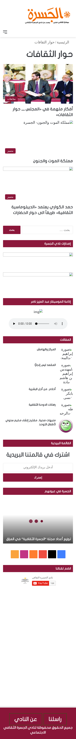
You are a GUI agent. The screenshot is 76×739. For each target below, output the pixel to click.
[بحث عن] (71, 32)
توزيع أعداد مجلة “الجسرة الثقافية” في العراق (38, 539)
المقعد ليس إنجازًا (45, 364)
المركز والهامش (46, 349)
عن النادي (25, 719)
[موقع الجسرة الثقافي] (47, 14)
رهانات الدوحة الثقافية (42, 404)
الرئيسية (63, 42)
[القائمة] (5, 32)
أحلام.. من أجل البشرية (42, 389)
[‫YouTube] (43, 554)
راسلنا (55, 719)
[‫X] (52, 554)
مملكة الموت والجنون (53, 161)
